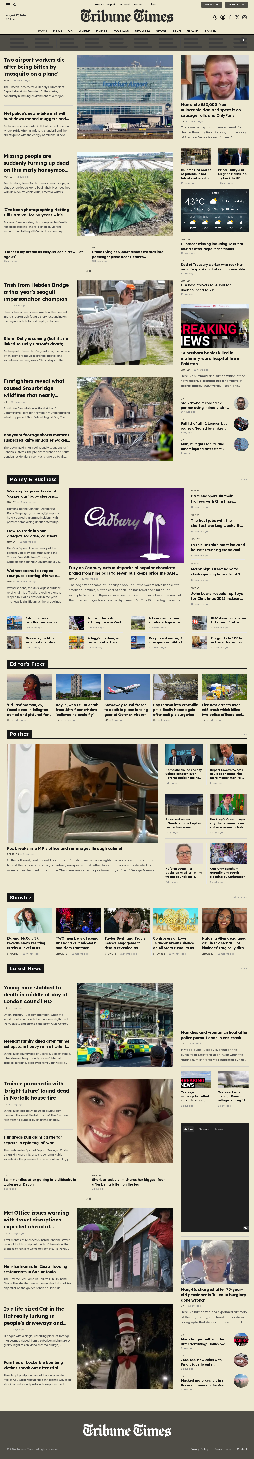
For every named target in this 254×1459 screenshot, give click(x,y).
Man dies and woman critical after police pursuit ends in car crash (214, 1035)
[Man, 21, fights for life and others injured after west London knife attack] (241, 444)
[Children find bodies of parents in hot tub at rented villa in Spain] (196, 156)
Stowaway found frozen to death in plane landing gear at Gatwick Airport (126, 710)
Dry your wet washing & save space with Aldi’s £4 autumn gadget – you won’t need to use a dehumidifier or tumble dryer (166, 640)
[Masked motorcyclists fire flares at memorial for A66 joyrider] (241, 1381)
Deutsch (139, 4)
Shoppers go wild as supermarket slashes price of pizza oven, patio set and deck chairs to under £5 (43, 640)
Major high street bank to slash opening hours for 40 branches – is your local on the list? (215, 572)
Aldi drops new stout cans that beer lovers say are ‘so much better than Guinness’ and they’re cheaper (43, 620)
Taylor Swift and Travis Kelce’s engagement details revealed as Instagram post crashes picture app (125, 943)
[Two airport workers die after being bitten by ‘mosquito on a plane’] (125, 97)
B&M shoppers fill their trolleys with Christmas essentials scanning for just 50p (216, 499)
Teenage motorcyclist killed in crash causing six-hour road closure (195, 1096)
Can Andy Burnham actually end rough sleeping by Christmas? (227, 873)
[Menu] (8, 4)
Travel (210, 30)
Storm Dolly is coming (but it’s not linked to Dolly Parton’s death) (37, 341)
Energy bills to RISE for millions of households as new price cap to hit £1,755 (229, 640)
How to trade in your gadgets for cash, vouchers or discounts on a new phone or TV (33, 533)
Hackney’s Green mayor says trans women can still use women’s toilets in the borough (228, 823)
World (84, 30)
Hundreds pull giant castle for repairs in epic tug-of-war (33, 1140)
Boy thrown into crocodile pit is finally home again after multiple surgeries (175, 710)
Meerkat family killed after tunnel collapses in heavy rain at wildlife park (36, 1044)
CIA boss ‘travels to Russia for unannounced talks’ (206, 287)
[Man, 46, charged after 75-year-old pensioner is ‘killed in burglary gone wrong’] (215, 1262)
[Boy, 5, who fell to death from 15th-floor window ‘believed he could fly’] (78, 687)
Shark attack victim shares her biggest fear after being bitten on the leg (133, 1181)
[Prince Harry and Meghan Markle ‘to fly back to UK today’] (233, 156)
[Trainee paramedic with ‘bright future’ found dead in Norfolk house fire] (125, 1121)
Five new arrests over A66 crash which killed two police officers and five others (222, 710)
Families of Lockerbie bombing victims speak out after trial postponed (33, 1365)
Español (112, 4)
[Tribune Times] (127, 17)
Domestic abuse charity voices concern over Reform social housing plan (183, 774)
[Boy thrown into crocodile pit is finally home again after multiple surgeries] (175, 687)
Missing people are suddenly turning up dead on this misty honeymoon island (36, 163)
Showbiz (142, 30)
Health (192, 30)
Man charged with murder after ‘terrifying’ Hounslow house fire (203, 1342)
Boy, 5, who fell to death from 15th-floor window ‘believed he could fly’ (77, 710)
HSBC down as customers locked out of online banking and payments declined (229, 620)
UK (70, 30)
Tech (177, 30)
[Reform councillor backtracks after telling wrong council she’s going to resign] (184, 853)
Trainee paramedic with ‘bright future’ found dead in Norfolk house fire (36, 1090)
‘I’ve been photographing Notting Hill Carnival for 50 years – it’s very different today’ (36, 212)
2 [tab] (90, 271)
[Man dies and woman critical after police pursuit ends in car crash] (215, 1005)
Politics (121, 30)
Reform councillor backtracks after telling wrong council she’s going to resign (183, 873)
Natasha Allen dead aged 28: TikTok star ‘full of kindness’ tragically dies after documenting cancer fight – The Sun (224, 943)
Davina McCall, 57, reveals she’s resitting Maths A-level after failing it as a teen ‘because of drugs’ (26, 943)
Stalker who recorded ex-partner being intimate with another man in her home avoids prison (204, 405)
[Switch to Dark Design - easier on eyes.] (215, 17)
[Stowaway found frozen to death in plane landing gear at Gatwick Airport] (127, 687)
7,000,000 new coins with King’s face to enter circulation (201, 1362)
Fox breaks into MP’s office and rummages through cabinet (64, 848)
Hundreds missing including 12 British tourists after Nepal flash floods (212, 246)
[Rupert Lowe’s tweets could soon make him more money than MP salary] (228, 754)
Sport (161, 30)
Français (125, 4)
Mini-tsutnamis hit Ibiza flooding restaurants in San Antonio (35, 1269)
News (57, 30)
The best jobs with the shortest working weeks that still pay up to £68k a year (217, 523)
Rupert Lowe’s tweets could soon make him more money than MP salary (226, 774)
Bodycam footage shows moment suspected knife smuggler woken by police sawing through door (36, 437)
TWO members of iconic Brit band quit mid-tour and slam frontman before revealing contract (78, 943)
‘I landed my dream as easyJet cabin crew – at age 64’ (43, 254)
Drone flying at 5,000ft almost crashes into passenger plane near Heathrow (127, 254)
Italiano (152, 4)
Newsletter (236, 4)
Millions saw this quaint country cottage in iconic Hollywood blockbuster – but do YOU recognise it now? (166, 620)
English (99, 4)
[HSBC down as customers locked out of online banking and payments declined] (199, 623)
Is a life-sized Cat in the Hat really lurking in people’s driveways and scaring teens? (34, 1315)
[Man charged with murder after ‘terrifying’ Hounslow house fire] (241, 1339)
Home (42, 30)
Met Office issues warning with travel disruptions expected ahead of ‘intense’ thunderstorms (36, 1219)
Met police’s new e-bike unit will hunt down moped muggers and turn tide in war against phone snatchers (35, 116)
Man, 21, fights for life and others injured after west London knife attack (202, 446)
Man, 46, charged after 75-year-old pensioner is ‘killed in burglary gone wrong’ (213, 1295)
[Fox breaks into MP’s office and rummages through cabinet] (82, 793)
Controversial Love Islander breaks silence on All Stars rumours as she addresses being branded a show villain (173, 943)
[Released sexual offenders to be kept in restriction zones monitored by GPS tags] (184, 804)
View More (240, 897)
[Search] (14, 4)
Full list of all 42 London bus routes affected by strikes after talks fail (204, 426)
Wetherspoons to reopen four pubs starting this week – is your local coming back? (33, 573)
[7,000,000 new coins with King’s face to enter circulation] (241, 1360)
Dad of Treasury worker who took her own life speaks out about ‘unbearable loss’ (213, 267)
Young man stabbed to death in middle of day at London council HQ (36, 994)
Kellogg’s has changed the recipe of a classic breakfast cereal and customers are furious (103, 640)
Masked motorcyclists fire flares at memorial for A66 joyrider (202, 1383)
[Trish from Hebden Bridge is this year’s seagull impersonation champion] (125, 322)
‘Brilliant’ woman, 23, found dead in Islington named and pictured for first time (28, 710)
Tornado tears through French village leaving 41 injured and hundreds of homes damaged (232, 1096)
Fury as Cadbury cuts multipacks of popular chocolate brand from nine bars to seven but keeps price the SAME (123, 570)
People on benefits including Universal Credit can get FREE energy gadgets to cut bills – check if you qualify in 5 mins (105, 620)
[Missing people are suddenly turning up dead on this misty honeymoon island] (125, 194)
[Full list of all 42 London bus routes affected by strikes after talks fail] (241, 424)
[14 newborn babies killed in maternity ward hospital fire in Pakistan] (215, 326)
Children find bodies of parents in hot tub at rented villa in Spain (196, 174)
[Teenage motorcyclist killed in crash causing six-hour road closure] (196, 1079)
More (243, 479)
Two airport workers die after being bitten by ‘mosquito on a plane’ (34, 66)
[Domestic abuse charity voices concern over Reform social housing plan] (184, 754)
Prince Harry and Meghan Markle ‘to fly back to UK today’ (232, 174)
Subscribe (212, 4)
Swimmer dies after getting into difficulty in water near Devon (44, 1181)
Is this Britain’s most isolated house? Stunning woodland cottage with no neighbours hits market (218, 547)
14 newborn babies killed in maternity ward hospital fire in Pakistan (211, 358)
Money (101, 30)
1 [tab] (87, 271)
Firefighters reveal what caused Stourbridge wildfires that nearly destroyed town (34, 388)
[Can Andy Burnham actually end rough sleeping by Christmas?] (228, 853)
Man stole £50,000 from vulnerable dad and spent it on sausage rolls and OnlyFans (211, 110)
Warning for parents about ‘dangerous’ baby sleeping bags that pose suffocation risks (32, 494)
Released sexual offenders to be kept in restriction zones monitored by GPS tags (182, 823)
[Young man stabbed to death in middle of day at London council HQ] (125, 1025)
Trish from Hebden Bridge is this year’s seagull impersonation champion (36, 292)
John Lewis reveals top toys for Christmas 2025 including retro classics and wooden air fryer (218, 596)
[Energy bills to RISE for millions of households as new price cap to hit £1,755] (199, 642)
